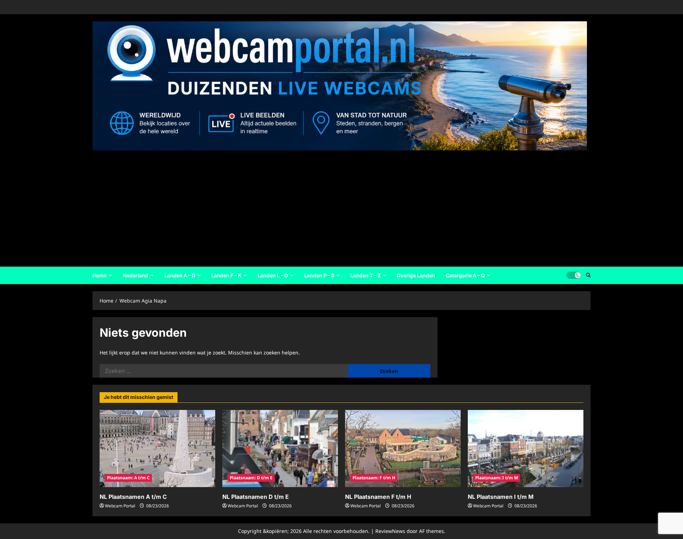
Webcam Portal (120, 506)
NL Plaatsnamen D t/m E (255, 496)
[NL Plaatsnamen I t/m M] (525, 448)
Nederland (135, 275)
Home (99, 275)
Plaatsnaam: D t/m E (251, 478)
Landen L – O (273, 275)
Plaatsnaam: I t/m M (496, 478)
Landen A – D (179, 275)
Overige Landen (416, 275)
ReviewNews (390, 531)
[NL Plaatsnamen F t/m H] (403, 448)
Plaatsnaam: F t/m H (374, 478)
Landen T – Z (365, 275)
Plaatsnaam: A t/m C (128, 478)
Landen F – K (226, 275)
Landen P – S (319, 275)
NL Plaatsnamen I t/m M (501, 496)
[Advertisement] (339, 206)
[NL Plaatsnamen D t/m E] (280, 448)
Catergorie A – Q (465, 275)
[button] (588, 275)
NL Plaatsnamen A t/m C (133, 496)
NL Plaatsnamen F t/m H (378, 496)
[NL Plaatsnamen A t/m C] (157, 448)
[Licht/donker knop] (573, 275)
